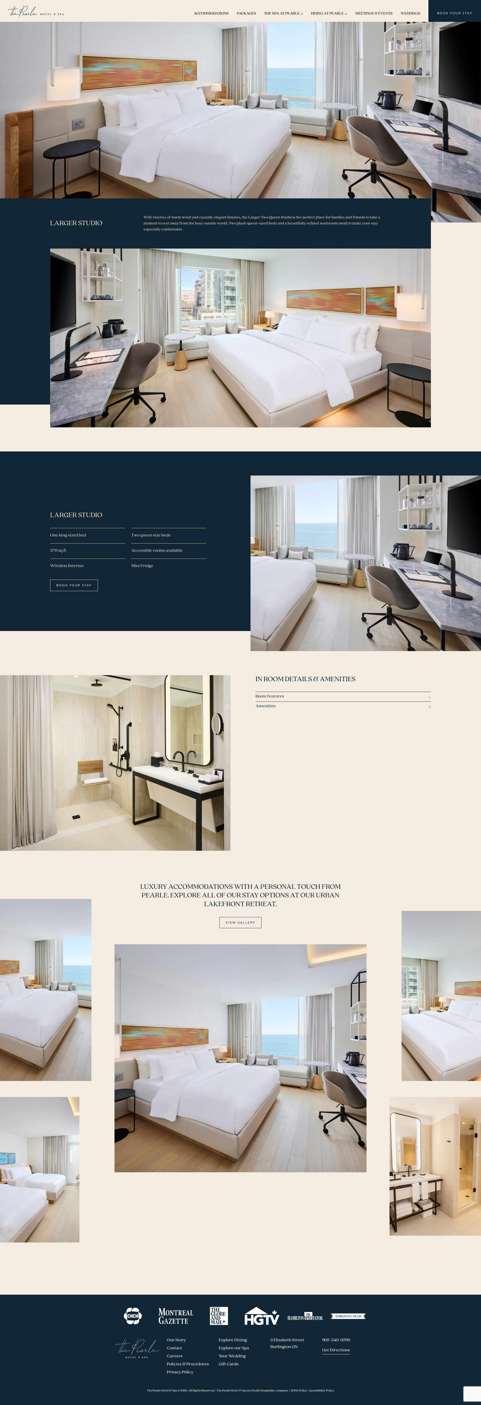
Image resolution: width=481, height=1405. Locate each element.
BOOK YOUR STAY (454, 13)
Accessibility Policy (321, 1390)
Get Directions (336, 1350)
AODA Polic (297, 1390)
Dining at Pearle (327, 14)
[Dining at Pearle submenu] (346, 14)
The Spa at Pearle (282, 14)
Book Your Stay (74, 585)
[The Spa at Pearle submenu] (302, 14)
